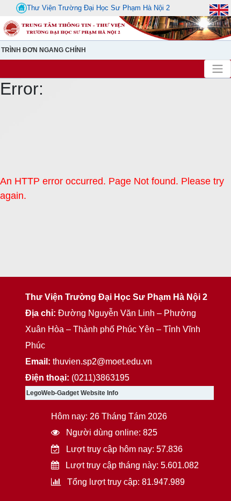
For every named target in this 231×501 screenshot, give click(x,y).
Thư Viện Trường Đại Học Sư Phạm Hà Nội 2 (98, 8)
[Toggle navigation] (217, 69)
